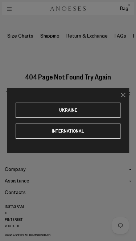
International (68, 131)
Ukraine (68, 110)
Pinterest (13, 219)
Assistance (17, 181)
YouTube (12, 226)
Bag (124, 8)
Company (15, 169)
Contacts (15, 192)
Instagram (14, 206)
